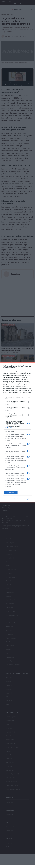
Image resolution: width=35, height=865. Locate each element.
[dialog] (17, 432)
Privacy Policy (28, 499)
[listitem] (17, 398)
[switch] (28, 402)
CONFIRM (10, 492)
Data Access (17, 499)
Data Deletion (7, 499)
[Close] (31, 366)
